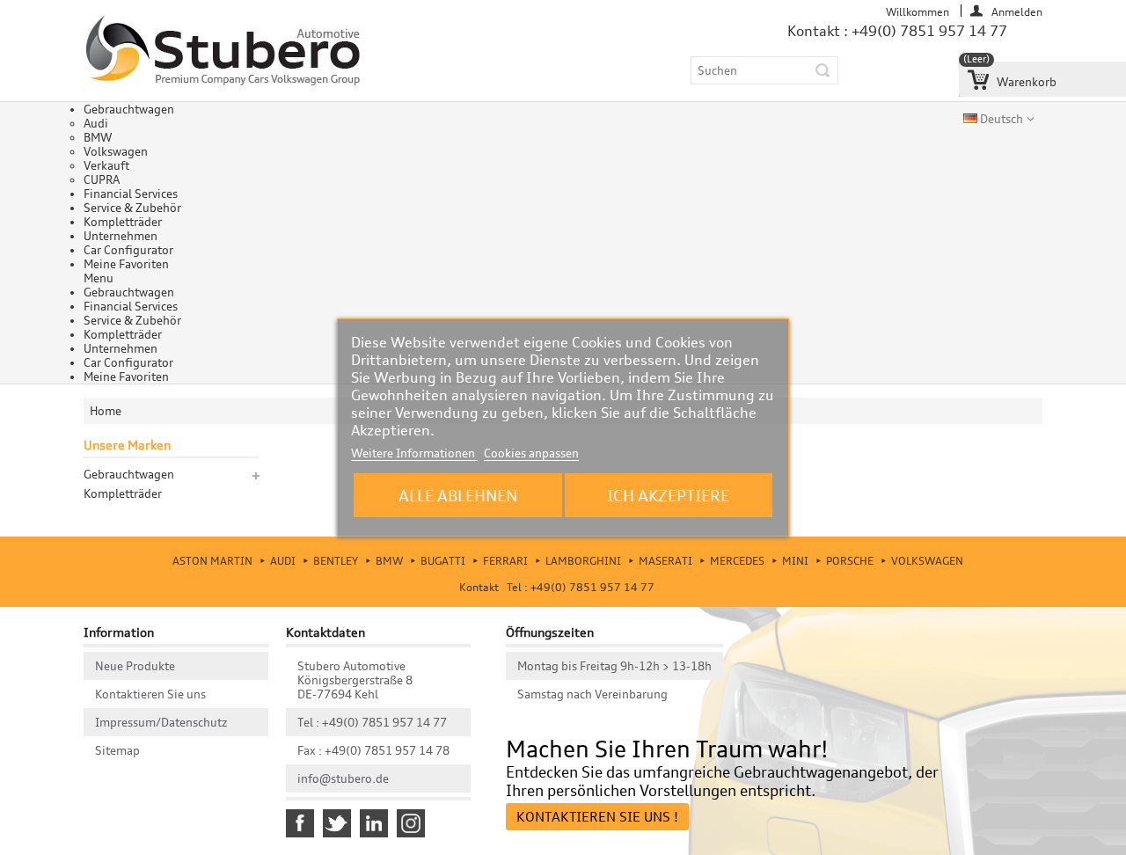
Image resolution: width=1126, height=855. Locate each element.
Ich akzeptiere (668, 495)
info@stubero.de (343, 778)
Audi (96, 123)
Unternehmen (120, 236)
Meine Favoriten (126, 264)
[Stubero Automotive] (224, 51)
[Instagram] (411, 823)
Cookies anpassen (531, 453)
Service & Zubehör (132, 208)
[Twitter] (337, 823)
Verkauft (106, 165)
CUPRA (102, 179)
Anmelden (1016, 11)
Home (105, 411)
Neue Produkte (135, 666)
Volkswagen (116, 151)
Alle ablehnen (457, 495)
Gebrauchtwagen (129, 109)
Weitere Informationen (414, 453)
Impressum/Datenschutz (161, 722)
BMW (98, 137)
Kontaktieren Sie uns (150, 694)
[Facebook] (300, 823)
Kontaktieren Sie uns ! (597, 816)
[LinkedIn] (374, 823)
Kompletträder (123, 222)
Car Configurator (128, 250)
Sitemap (117, 750)
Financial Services (131, 193)
